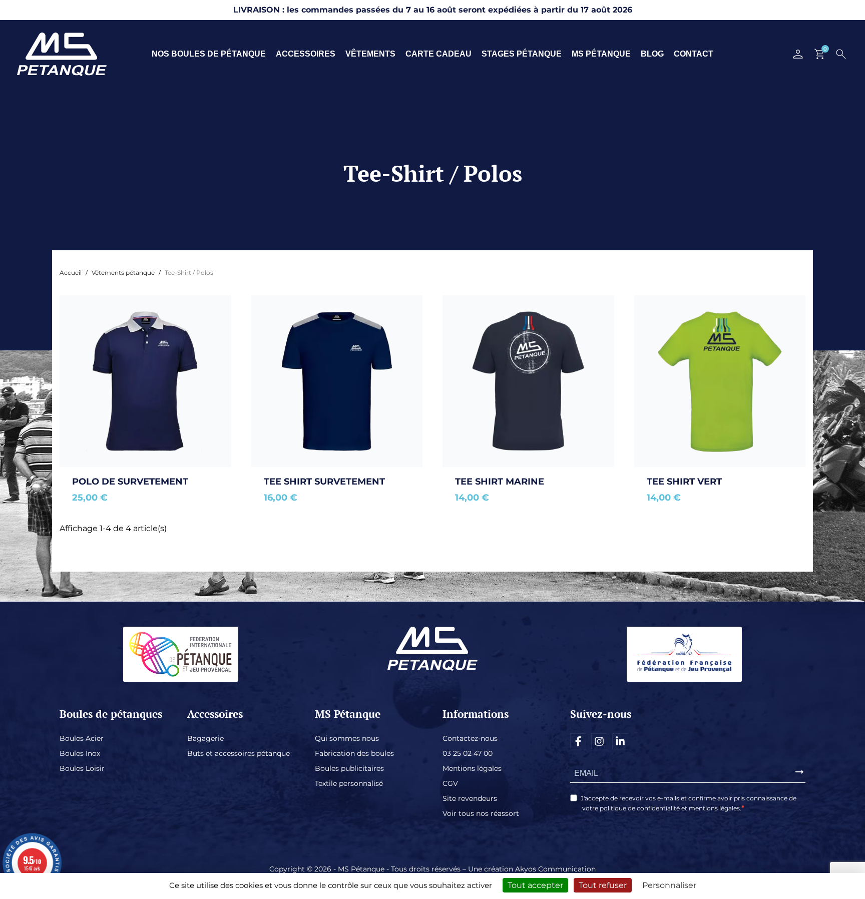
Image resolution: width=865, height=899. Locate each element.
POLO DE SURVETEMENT (130, 481)
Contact (693, 54)
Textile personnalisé (349, 783)
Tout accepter (535, 885)
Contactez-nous (470, 738)
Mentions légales (472, 768)
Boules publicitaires (349, 768)
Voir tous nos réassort (481, 813)
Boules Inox (80, 753)
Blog (652, 54)
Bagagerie (205, 738)
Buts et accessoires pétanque (238, 753)
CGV (450, 783)
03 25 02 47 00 (468, 753)
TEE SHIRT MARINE (499, 481)
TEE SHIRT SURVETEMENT (324, 481)
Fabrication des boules (354, 753)
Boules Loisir (82, 768)
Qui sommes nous (347, 738)
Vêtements (370, 54)
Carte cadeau (438, 54)
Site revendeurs (470, 798)
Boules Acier (82, 738)
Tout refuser (603, 885)
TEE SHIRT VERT (684, 481)
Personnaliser (669, 885)
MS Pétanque (601, 54)
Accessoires (305, 54)
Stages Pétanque (522, 54)
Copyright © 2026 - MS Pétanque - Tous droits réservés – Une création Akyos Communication (432, 868)
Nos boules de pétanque (209, 54)
